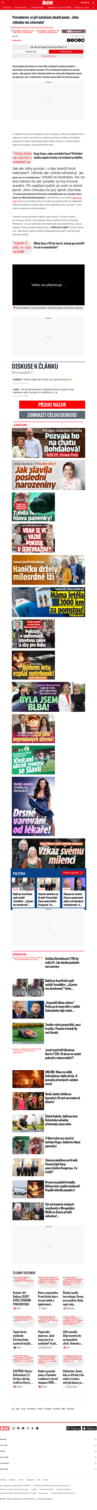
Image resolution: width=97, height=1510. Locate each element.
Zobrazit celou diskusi (52, 414)
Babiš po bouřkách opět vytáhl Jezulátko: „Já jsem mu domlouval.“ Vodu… (61, 984)
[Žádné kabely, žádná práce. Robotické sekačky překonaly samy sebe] (28, 1123)
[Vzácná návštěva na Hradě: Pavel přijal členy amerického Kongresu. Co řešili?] (28, 1167)
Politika (15, 889)
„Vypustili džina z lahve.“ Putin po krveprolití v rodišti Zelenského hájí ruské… (62, 1006)
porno (23, 1409)
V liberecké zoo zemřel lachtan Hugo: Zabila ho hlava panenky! (62, 1142)
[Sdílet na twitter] (72, 40)
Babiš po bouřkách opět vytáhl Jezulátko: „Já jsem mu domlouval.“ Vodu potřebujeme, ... (23, 899)
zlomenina (48, 1409)
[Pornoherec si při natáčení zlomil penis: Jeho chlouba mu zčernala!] (32, 27)
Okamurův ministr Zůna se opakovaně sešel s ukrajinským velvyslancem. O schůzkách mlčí (74, 899)
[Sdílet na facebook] (68, 40)
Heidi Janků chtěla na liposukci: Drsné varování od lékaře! (62, 1097)
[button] (73, 1428)
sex (12, 1409)
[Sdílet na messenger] (75, 40)
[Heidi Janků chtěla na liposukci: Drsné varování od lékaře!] (28, 1101)
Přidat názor (52, 404)
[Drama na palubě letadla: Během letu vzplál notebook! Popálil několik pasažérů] (28, 1189)
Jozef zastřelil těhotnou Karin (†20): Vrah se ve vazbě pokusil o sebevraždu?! (63, 1053)
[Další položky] (94, 7)
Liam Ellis (70, 1409)
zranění (39, 1409)
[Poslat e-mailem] (83, 40)
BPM (63, 1409)
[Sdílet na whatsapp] (79, 40)
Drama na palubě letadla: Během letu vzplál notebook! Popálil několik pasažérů (62, 1186)
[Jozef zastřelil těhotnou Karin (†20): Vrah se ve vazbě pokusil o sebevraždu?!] (28, 1057)
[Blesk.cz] (47, 3)
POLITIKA (19, 873)
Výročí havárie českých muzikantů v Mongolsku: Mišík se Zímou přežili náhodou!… (60, 1210)
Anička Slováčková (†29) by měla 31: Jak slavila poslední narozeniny (62, 962)
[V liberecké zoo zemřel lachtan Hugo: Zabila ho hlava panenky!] (28, 1145)
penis (18, 1409)
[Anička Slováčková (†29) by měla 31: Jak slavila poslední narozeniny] (28, 966)
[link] (13, 1428)
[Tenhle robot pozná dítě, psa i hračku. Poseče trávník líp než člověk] (28, 1033)
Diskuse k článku (35, 366)
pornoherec (31, 1409)
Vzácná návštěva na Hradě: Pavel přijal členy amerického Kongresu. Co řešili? (48, 899)
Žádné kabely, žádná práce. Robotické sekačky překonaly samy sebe (61, 1120)
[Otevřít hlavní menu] (2, 2)
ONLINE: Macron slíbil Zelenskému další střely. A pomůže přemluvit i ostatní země (61, 1077)
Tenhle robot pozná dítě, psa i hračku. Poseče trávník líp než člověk (63, 1028)
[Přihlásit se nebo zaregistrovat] (93, 2)
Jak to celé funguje (48, 56)
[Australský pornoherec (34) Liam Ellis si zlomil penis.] (23, 31)
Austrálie (56, 1409)
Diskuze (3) (16, 40)
